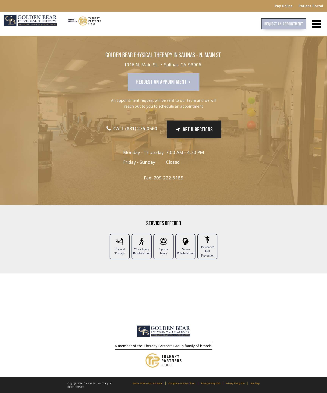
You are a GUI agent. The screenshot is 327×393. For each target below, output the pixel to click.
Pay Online (284, 6)
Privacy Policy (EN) (210, 383)
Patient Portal (310, 6)
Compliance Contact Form (181, 383)
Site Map (255, 383)
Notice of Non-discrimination (148, 383)
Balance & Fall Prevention (207, 251)
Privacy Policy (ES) (235, 383)
